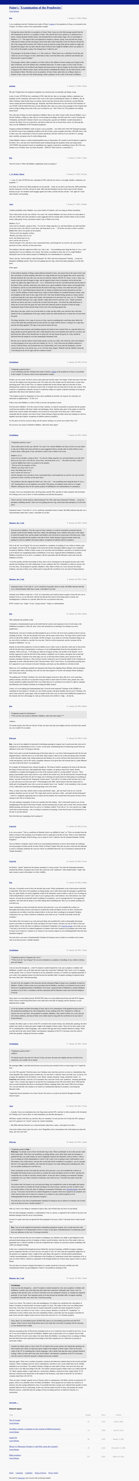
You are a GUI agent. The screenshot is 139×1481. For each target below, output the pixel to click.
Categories (19, 1473)
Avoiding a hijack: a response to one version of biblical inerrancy (35, 1429)
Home (11, 1473)
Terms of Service (40, 1473)
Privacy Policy (53, 1473)
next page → (13, 1403)
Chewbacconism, (67, 926)
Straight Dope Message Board (11, 2)
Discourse (21, 1478)
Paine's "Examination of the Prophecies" (35, 7)
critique (52, 24)
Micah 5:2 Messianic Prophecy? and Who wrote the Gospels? (33, 1446)
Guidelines (28, 1473)
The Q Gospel (14, 1420)
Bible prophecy (15, 1455)
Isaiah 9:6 (13, 1438)
